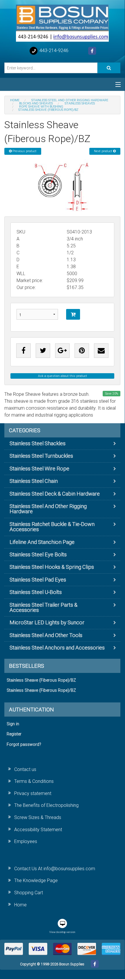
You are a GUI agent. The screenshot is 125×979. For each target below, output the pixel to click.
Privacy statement (32, 793)
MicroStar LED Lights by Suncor (47, 622)
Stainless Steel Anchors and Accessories (57, 648)
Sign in (13, 724)
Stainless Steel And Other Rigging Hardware (48, 508)
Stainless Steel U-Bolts (36, 592)
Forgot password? (24, 744)
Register (14, 734)
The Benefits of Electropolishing (46, 805)
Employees (25, 841)
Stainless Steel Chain (34, 481)
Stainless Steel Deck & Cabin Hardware (55, 494)
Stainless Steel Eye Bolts (38, 554)
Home (20, 905)
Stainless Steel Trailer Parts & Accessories (43, 607)
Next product (103, 151)
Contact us (25, 769)
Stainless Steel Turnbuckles (41, 456)
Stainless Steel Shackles (38, 443)
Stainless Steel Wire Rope (39, 468)
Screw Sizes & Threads (37, 817)
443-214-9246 (53, 50)
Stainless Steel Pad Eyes (38, 580)
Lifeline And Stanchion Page (42, 542)
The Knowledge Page (36, 880)
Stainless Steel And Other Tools (46, 635)
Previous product (24, 151)
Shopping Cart (28, 892)
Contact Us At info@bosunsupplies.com (54, 868)
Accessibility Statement (38, 829)
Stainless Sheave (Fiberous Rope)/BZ (41, 680)
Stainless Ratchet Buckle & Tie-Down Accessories (52, 526)
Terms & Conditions (34, 781)
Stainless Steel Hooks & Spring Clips (52, 567)
